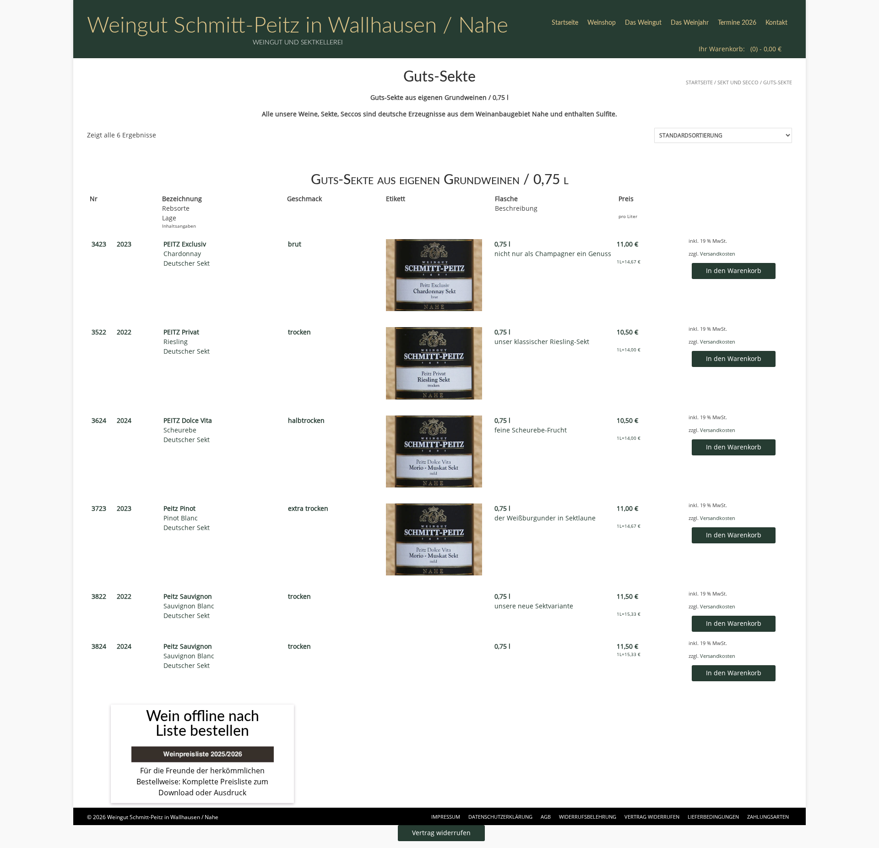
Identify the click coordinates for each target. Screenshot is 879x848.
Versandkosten (717, 253)
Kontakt (776, 23)
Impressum (445, 816)
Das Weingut (643, 23)
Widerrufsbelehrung (587, 816)
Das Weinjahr (690, 23)
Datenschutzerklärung (500, 816)
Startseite (565, 23)
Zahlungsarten (768, 816)
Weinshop (601, 23)
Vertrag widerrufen (651, 816)
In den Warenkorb (733, 270)
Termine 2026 (737, 23)
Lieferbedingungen (713, 816)
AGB (546, 816)
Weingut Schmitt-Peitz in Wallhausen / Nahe (297, 26)
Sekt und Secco (738, 82)
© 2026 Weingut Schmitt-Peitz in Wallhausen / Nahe (152, 817)
